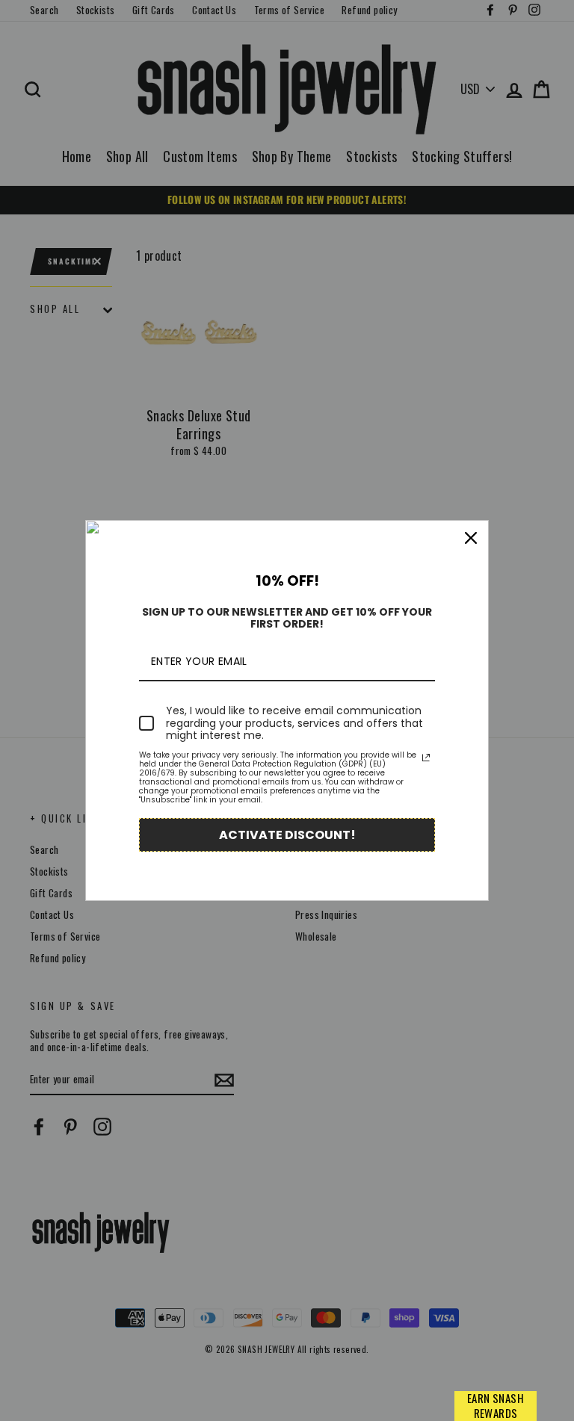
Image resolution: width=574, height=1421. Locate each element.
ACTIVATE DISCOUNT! (287, 834)
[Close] (471, 538)
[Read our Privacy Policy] (426, 758)
